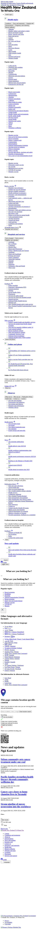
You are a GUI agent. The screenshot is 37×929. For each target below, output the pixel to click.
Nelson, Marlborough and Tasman (18, 250)
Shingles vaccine (13, 172)
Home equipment (13, 81)
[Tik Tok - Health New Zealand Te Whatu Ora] (2, 911)
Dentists (10, 290)
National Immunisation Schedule (18, 145)
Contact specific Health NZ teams (18, 508)
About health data (13, 487)
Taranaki (11, 261)
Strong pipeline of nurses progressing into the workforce (16, 805)
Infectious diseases (13, 48)
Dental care (11, 105)
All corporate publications (16, 441)
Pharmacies (11, 294)
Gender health (12, 112)
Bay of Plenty (12, 244)
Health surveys (12, 492)
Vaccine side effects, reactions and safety (20, 152)
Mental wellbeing (9, 27)
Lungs (10, 50)
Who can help (9, 320)
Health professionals (27, 3)
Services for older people (15, 296)
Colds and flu (12, 65)
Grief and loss (12, 222)
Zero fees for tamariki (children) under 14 (20, 327)
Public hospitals (13, 285)
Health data (8, 399)
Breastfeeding (12, 208)
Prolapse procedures (14, 99)
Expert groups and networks (16, 430)
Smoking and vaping (14, 121)
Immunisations (9, 25)
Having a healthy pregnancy (16, 191)
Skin (9, 55)
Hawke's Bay (12, 247)
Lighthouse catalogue (14, 494)
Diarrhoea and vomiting (15, 67)
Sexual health (12, 119)
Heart (10, 46)
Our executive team (14, 423)
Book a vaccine (13, 150)
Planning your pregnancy (15, 188)
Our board (11, 425)
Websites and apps (10, 850)
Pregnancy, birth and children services (19, 210)
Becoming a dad (13, 213)
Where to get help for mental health (18, 215)
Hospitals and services (11, 229)
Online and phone (10, 339)
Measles (10, 72)
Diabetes (11, 39)
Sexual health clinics (14, 292)
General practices (13, 289)
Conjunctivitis (12, 74)
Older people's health (14, 53)
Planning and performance (16, 406)
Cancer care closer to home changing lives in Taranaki (14, 792)
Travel (10, 124)
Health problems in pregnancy (17, 193)
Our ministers (12, 429)
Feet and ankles (13, 44)
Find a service (19, 238)
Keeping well (30, 23)
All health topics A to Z (12, 227)
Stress (10, 225)
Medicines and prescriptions (16, 76)
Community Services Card (16, 334)
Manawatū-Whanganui (15, 249)
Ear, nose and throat (14, 41)
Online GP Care (10, 386)
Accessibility (8, 922)
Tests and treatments (19, 23)
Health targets (9, 422)
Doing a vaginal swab (14, 140)
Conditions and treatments (12, 835)
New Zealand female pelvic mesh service (20, 304)
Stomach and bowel (14, 56)
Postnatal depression (14, 205)
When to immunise (14, 149)
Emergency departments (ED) (17, 287)
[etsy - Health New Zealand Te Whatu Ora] (18, 906)
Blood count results (14, 92)
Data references (13, 504)
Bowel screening (13, 138)
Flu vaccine (11, 166)
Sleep (10, 126)
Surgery (10, 77)
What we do (8, 397)
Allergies (11, 29)
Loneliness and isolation (15, 223)
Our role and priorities (15, 400)
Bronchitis (11, 71)
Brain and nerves (13, 36)
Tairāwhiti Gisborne (14, 259)
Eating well (11, 109)
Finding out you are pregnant (17, 189)
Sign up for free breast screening (18, 137)
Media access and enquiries (16, 509)
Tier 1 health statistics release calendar (19, 491)
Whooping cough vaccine (16, 165)
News (6, 440)
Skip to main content (7, 1)
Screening (11, 196)
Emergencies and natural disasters (18, 111)
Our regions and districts (15, 404)
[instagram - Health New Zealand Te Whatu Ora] (2, 867)
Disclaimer (8, 854)
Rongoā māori (12, 79)
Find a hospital (9, 238)
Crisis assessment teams (15, 217)
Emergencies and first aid (15, 84)
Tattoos (10, 122)
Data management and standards (18, 498)
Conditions (8, 23)
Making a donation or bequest (17, 513)
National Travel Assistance (16, 336)
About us (7, 388)
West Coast (11, 267)
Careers (18, 3)
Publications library (27, 397)
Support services (13, 299)
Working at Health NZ (15, 532)
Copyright (8, 924)
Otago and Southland (14, 254)
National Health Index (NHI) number (19, 337)
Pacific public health (14, 116)
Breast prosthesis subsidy (15, 331)
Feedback (8, 284)
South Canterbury (13, 257)
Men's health (12, 51)
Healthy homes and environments (18, 114)
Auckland (11, 242)
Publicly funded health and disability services (21, 322)
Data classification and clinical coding (19, 499)
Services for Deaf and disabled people (19, 297)
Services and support (11, 856)
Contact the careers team (15, 538)
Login (5, 562)
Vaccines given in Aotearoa (16, 147)
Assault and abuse (13, 220)
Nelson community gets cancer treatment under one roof (15, 760)
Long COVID (12, 69)
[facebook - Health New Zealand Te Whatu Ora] (2, 865)
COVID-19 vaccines (14, 170)
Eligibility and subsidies (11, 240)
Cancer (10, 38)
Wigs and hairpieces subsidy (16, 332)
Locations (7, 852)
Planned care (12, 302)
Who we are (17, 397)
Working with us (13, 407)
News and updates (10, 840)
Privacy (7, 921)
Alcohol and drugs (13, 218)
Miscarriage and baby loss (16, 201)
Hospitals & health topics (8, 3)
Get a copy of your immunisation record (20, 155)
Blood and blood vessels (15, 32)
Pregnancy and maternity (22, 25)
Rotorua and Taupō (14, 256)
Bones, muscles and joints (16, 34)
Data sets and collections (15, 486)
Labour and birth (13, 203)
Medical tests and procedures (17, 83)
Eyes (9, 43)
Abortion (11, 97)
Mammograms (12, 95)
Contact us (16, 399)
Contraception (12, 142)
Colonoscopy (12, 93)
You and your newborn (15, 212)
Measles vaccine (13, 135)
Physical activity (13, 117)
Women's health (13, 58)
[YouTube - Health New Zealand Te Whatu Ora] (2, 909)
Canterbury (11, 245)
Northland (11, 252)
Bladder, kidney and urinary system (19, 31)
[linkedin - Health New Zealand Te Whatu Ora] (2, 870)
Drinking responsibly (14, 107)
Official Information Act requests (18, 511)
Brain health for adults (15, 102)
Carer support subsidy (14, 329)
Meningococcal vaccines (15, 168)
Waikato (10, 262)
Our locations (12, 534)
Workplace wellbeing (14, 128)
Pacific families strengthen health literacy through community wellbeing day (17, 779)
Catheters (11, 100)
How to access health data (16, 489)
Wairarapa (11, 264)
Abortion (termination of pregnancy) (19, 206)
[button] (4, 825)
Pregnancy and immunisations (17, 194)
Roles (10, 536)
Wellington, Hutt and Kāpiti (16, 266)
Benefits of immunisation (15, 154)
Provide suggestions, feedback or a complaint (21, 515)
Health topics (9, 14)
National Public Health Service (17, 301)
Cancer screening (13, 104)
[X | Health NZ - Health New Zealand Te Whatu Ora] (2, 914)
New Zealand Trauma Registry (17, 496)
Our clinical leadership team (16, 427)
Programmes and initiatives (16, 402)
